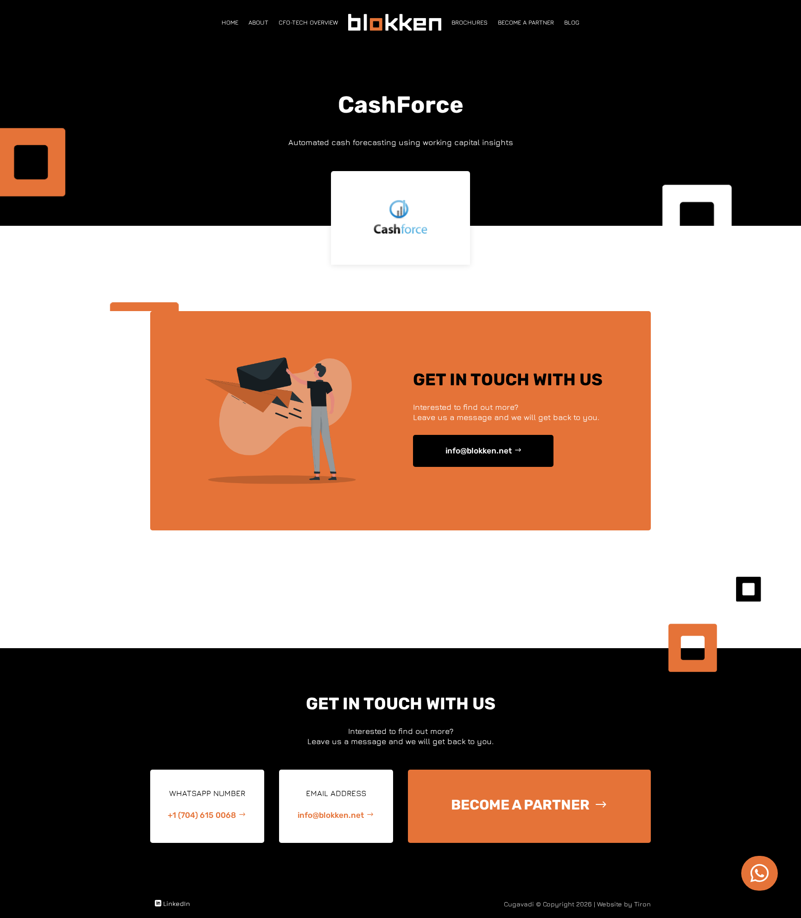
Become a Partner (526, 22)
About (258, 22)
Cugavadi (519, 904)
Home (230, 22)
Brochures (469, 22)
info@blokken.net (478, 450)
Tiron (642, 904)
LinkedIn (176, 903)
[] (759, 888)
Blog (571, 22)
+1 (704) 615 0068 (202, 815)
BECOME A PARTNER (520, 805)
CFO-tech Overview (308, 22)
